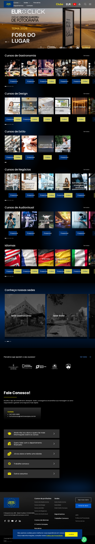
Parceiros (37, 528)
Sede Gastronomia (60, 502)
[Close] (71, 534)
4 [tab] (12, 86)
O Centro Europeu (41, 524)
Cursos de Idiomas (41, 520)
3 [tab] (10, 86)
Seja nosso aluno (83, 500)
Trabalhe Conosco (61, 518)
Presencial (9, 81)
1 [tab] (5, 86)
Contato (30, 6)
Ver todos (86, 55)
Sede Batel (57, 505)
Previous (2, 24)
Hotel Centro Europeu (60, 508)
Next (89, 24)
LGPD (76, 515)
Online (18, 81)
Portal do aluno (83, 506)
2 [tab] (8, 86)
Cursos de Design (39, 505)
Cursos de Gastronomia (41, 502)
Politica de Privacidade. (54, 535)
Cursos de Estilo (39, 508)
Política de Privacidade (82, 518)
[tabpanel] (47, 24)
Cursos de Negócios (40, 511)
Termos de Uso (80, 521)
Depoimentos (18, 6)
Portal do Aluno (79, 4)
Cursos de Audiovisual (41, 514)
